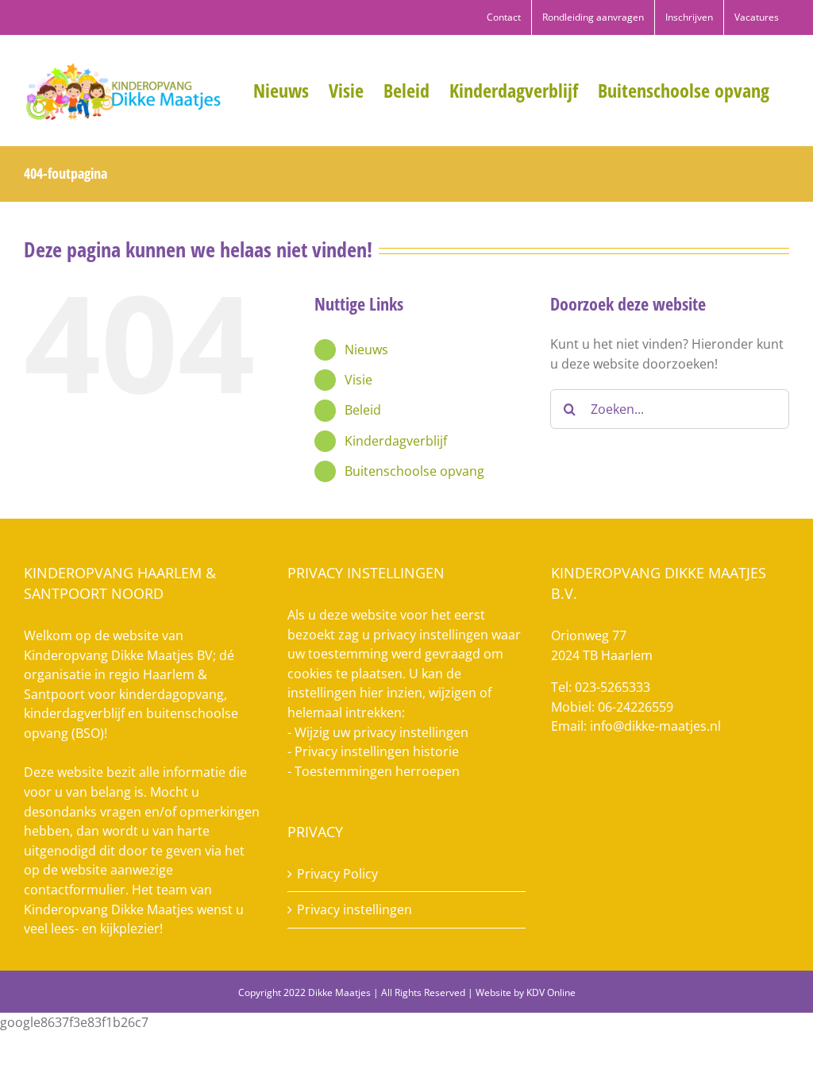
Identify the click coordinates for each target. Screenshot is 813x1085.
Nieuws (366, 349)
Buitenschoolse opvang (414, 471)
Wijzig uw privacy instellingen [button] (381, 732)
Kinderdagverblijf (396, 441)
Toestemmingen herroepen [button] (377, 771)
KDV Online (551, 992)
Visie (358, 379)
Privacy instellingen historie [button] (377, 751)
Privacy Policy (337, 873)
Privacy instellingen (354, 909)
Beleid (363, 410)
